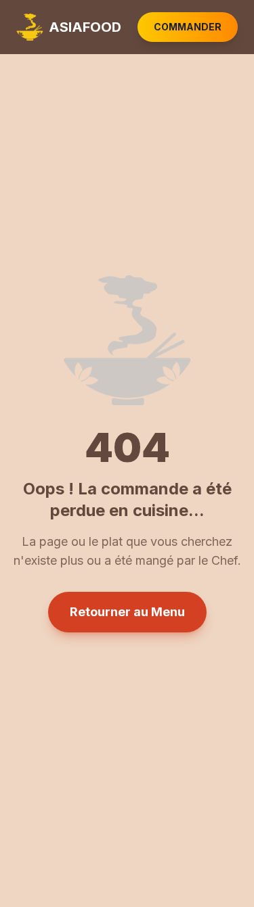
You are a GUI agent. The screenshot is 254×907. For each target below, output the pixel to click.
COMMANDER (187, 26)
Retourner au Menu (127, 612)
